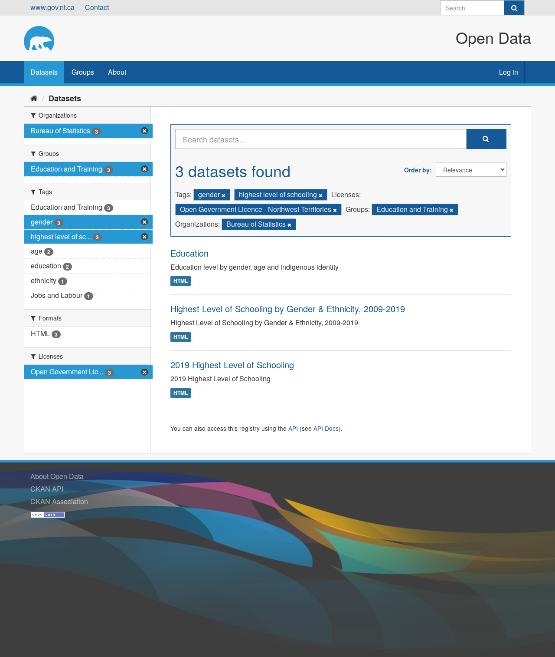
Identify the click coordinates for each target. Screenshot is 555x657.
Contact (97, 7)
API (293, 428)
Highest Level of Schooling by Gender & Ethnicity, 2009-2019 (287, 308)
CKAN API (46, 489)
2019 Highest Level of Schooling (232, 364)
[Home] (34, 97)
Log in (508, 72)
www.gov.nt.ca (52, 7)
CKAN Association (59, 501)
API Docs (326, 428)
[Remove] (223, 194)
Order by (417, 169)
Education (189, 253)
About (117, 72)
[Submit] (514, 7)
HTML (180, 281)
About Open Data (57, 476)
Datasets (44, 72)
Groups (83, 72)
